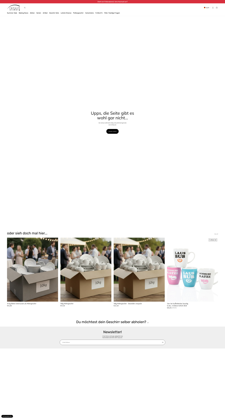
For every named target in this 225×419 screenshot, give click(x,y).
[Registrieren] (162, 342)
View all (216, 234)
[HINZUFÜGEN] (108, 298)
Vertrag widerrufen (7, 416)
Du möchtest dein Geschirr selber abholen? (111, 322)
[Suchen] (25, 8)
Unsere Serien (112, 131)
